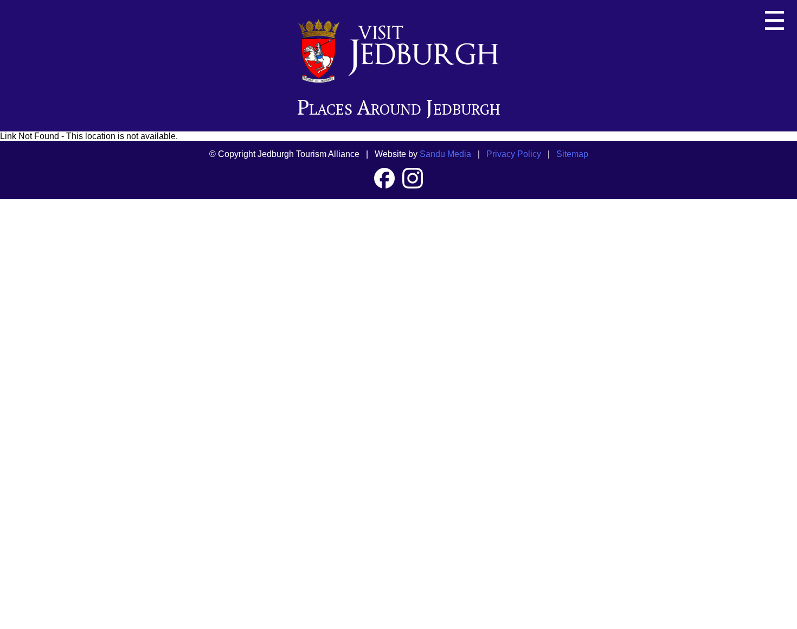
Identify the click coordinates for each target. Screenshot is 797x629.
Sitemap (572, 154)
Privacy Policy (513, 154)
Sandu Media (445, 154)
